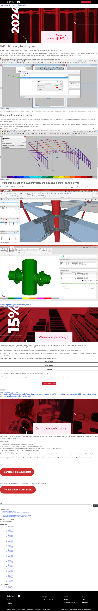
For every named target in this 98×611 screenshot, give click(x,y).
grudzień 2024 (10, 551)
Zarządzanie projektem (69, 602)
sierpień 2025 (10, 541)
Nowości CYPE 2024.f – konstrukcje (13, 5)
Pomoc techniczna (86, 601)
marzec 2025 (10, 547)
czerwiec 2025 (10, 544)
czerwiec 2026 (10, 529)
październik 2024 (11, 554)
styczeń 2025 (10, 550)
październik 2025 (11, 539)
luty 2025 (9, 549)
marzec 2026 (10, 532)
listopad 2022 (10, 579)
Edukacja (69, 2)
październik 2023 (11, 569)
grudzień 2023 (10, 566)
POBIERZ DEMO (86, 2)
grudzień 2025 (10, 536)
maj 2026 (9, 530)
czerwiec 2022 (10, 581)
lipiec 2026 (10, 527)
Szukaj (1, 503)
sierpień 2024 (10, 556)
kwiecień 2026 (10, 531)
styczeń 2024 (10, 565)
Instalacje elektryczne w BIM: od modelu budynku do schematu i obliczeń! (15, 516)
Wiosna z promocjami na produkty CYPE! (15, 305)
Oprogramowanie (30, 609)
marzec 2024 (10, 562)
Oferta (83, 599)
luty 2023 (9, 576)
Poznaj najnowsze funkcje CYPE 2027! (9, 511)
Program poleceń (38, 609)
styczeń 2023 (10, 577)
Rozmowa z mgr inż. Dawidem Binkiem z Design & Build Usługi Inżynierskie (16, 512)
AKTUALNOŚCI (54, 2)
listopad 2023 (10, 567)
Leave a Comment (14, 303)
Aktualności (6, 303)
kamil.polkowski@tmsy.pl (15, 7)
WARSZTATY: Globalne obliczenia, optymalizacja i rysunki (13, 514)
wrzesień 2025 (10, 540)
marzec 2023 (10, 575)
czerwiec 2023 (10, 574)
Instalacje (66, 599)
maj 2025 (9, 545)
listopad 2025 (10, 537)
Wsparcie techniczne (42, 2)
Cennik (62, 2)
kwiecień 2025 (10, 546)
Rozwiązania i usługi (21, 609)
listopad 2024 (10, 552)
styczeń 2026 (10, 535)
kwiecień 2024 (10, 561)
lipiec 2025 (10, 542)
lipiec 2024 (10, 557)
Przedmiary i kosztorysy (69, 601)
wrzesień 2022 (10, 580)
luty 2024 (9, 564)
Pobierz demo (85, 598)
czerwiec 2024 (10, 559)
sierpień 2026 (10, 526)
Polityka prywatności (46, 609)
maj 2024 (9, 560)
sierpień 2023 (10, 571)
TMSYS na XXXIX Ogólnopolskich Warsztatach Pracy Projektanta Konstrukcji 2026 (17, 515)
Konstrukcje (67, 598)
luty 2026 (9, 534)
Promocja (9, 303)
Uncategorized (10, 588)
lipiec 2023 (10, 572)
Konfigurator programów (11, 609)
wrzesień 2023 (10, 570)
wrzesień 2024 (10, 555)
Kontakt (77, 2)
